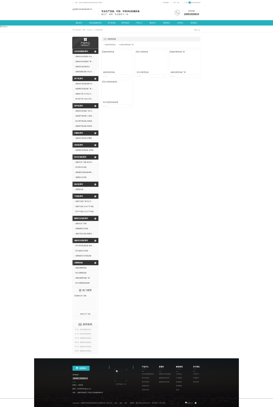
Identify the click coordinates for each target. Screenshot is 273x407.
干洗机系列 (78, 196)
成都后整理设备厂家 (127, 44)
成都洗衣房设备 (164, 382)
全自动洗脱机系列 (95, 23)
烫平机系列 (125, 23)
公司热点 (179, 374)
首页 (83, 30)
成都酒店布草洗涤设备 (165, 378)
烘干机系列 (112, 23)
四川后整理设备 (143, 72)
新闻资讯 (166, 23)
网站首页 (79, 23)
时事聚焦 (179, 386)
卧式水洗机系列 (80, 157)
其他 (177, 390)
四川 (115, 403)
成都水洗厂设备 (85, 314)
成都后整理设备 (110, 44)
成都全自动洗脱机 (165, 374)
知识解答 (179, 382)
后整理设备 (99, 30)
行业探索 (179, 378)
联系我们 (194, 23)
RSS (174, 2)
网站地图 (166, 2)
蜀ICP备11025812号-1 (143, 403)
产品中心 (139, 23)
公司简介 (180, 23)
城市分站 (109, 403)
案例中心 (153, 23)
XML (178, 2)
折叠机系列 (78, 133)
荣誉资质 (196, 382)
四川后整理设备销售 (110, 102)
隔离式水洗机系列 (81, 218)
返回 (195, 30)
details (105, 76)
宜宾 (125, 403)
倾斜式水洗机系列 (81, 240)
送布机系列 (78, 145)
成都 (120, 403)
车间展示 (196, 378)
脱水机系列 (78, 184)
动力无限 (162, 403)
